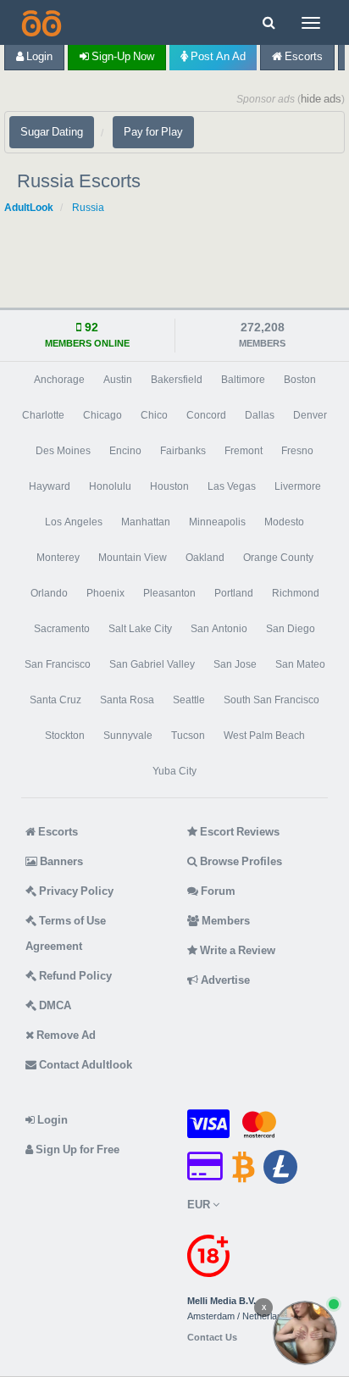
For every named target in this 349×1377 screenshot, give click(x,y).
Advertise (224, 980)
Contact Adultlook (84, 1064)
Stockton (65, 735)
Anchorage (59, 380)
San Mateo (300, 664)
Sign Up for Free (76, 1149)
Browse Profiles (239, 861)
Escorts (302, 56)
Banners (60, 861)
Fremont (243, 451)
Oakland (205, 557)
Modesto (284, 522)
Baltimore (243, 380)
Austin (117, 380)
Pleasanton (169, 593)
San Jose (235, 664)
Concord (206, 415)
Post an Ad (217, 56)
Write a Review (236, 950)
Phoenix (105, 593)
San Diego (290, 629)
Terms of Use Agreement (65, 933)
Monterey (58, 557)
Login (38, 56)
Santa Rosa (127, 700)
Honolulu (110, 486)
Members (224, 920)
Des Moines (63, 451)
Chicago (102, 415)
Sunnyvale (127, 735)
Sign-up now (121, 56)
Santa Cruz (55, 700)
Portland (233, 593)
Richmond (295, 593)
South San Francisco (271, 700)
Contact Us (212, 1337)
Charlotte (43, 415)
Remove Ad (65, 1035)
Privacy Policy (75, 891)
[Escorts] (40, 22)
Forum (216, 891)
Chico (154, 415)
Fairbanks (183, 451)
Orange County (278, 557)
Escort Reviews (238, 831)
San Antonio (219, 629)
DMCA (53, 1005)
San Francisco (58, 664)
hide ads (321, 98)
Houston (169, 486)
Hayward (49, 486)
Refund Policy (74, 975)
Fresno (297, 451)
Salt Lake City (140, 629)
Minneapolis (217, 522)
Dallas (259, 415)
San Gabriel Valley (152, 664)
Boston (300, 380)
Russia (88, 208)
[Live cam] (304, 1332)
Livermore (297, 486)
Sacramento (62, 629)
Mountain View (132, 557)
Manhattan (145, 522)
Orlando (49, 593)
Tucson (188, 735)
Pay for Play (153, 131)
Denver (310, 415)
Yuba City (174, 771)
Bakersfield (176, 380)
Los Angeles (73, 522)
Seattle (189, 700)
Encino (125, 451)
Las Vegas (232, 486)
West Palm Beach (264, 735)
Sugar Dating (51, 131)
